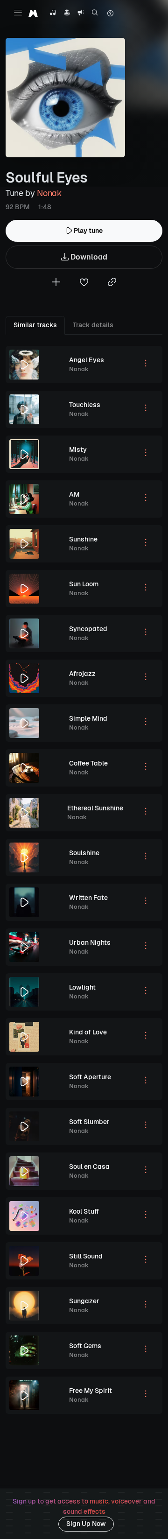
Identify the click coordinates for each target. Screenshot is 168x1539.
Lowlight (82, 987)
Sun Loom (83, 584)
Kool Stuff (84, 1211)
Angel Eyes (86, 360)
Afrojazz (82, 673)
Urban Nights (90, 942)
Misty (78, 449)
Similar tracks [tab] (35, 325)
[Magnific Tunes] (33, 13)
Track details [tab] (93, 325)
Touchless (84, 405)
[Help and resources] (110, 13)
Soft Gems (85, 1346)
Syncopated (88, 629)
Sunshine (83, 539)
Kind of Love (88, 1032)
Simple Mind (88, 718)
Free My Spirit (90, 1390)
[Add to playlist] (56, 283)
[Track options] (145, 364)
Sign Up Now (86, 1523)
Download (88, 257)
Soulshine (84, 853)
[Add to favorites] (84, 283)
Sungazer (84, 1301)
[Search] (95, 14)
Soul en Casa (89, 1166)
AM (74, 494)
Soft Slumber (89, 1121)
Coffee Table (88, 763)
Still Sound (86, 1256)
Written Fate (88, 897)
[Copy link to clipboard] (112, 283)
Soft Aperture (90, 1077)
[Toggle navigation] (17, 12)
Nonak (49, 193)
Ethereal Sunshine (95, 808)
